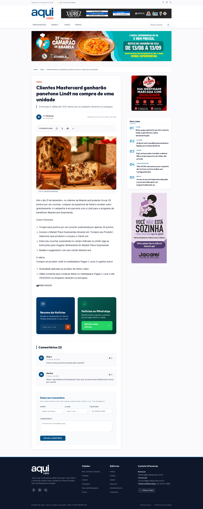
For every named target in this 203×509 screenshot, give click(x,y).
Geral (42, 69)
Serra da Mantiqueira (90, 488)
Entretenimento (116, 488)
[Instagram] (167, 2)
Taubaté (85, 476)
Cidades (54, 25)
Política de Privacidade (163, 505)
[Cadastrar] (67, 327)
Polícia (67, 25)
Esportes (113, 484)
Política (78, 25)
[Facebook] (163, 2)
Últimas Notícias (39, 25)
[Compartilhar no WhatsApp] (57, 128)
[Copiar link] (73, 128)
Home (35, 69)
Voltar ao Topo (148, 490)
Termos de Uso (145, 505)
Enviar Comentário (52, 438)
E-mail (68, 407)
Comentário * (46, 419)
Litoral (84, 492)
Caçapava (86, 484)
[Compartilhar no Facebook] (68, 128)
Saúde (112, 480)
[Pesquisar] (168, 25)
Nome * (43, 407)
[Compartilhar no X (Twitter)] (62, 128)
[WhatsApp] (171, 2)
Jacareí (85, 480)
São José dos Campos (91, 472)
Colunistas (114, 492)
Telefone (94, 407)
